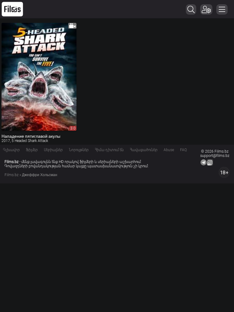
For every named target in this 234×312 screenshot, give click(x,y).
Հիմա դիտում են (109, 150)
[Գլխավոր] (12, 9)
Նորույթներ (79, 150)
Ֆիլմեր (32, 150)
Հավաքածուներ (144, 150)
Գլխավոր (11, 150)
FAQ (183, 150)
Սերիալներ (53, 150)
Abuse (169, 150)
